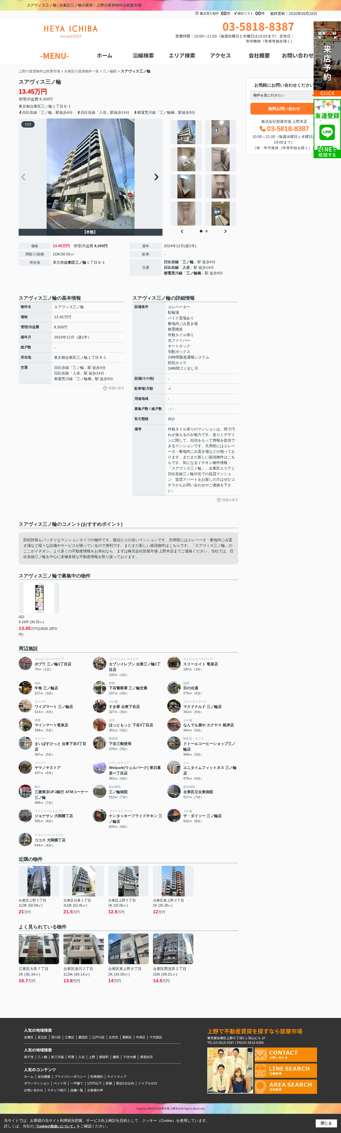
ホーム (29, 1076)
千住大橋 (129, 1056)
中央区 (140, 1037)
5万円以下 (94, 1083)
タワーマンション (37, 1083)
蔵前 (116, 1056)
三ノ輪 (46, 106)
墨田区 (83, 1037)
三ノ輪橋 (193, 273)
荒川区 (56, 1037)
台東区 (35, 106)
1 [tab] (201, 231)
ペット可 (60, 1083)
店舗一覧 (76, 1090)
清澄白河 (146, 1056)
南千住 (29, 1056)
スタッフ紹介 (56, 1090)
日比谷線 (171, 262)
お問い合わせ (33, 1090)
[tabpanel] (203, 173)
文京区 (113, 1037)
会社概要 (44, 1076)
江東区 (69, 1037)
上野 (92, 1056)
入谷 (186, 267)
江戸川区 (98, 1037)
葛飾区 (127, 1037)
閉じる (326, 1123)
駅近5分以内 (125, 1083)
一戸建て (76, 1083)
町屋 (71, 1056)
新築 (109, 1083)
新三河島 (57, 1056)
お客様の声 (95, 1090)
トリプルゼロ (147, 1083)
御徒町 (104, 1056)
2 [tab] (206, 231)
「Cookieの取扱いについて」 (55, 1126)
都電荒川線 (173, 273)
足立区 (42, 1037)
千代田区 (155, 1037)
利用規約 (96, 1076)
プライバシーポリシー (70, 1076)
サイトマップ (116, 1076)
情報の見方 (116, 388)
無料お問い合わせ (284, 108)
